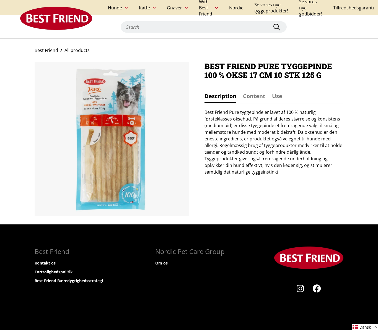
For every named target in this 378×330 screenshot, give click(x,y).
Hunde (115, 8)
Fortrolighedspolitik (54, 271)
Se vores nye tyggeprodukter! (271, 8)
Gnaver (174, 8)
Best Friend (46, 50)
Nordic (236, 8)
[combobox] (204, 27)
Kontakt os (45, 263)
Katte (144, 8)
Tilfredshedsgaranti (353, 8)
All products (77, 50)
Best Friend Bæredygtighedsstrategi (69, 280)
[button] (365, 327)
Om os (161, 263)
